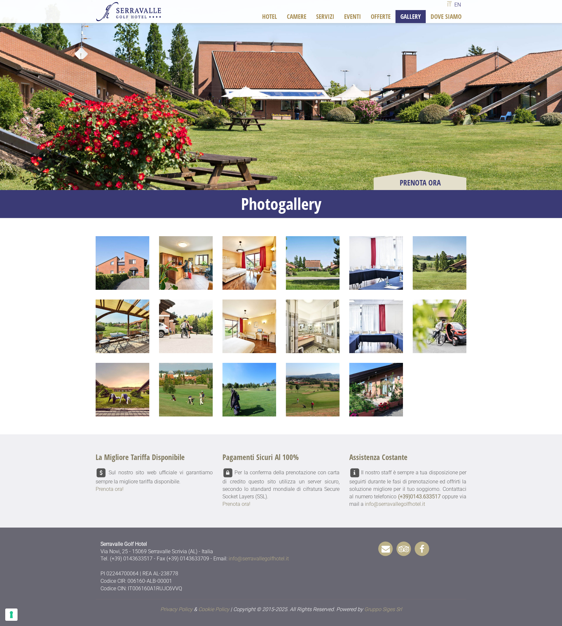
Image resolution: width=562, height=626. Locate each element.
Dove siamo (446, 16)
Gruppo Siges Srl (383, 609)
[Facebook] (422, 548)
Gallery (410, 16)
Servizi (325, 16)
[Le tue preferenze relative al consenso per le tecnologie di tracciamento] (11, 614)
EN (457, 5)
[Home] (130, 11)
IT (449, 5)
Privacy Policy (176, 609)
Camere (296, 16)
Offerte (381, 16)
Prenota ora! (110, 489)
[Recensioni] (403, 548)
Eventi (352, 16)
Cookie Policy (213, 609)
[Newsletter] (385, 548)
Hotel (269, 16)
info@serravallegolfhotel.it (395, 504)
